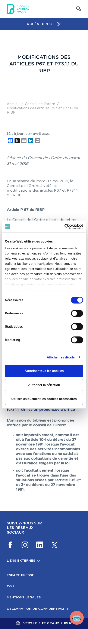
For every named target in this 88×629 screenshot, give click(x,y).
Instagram (25, 545)
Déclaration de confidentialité (38, 608)
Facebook (10, 545)
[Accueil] (18, 9)
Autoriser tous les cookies (44, 371)
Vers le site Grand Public (47, 623)
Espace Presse (20, 575)
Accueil (13, 104)
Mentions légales (24, 597)
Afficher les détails (61, 357)
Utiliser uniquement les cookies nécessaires (44, 399)
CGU (10, 586)
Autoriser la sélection (44, 385)
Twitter (54, 545)
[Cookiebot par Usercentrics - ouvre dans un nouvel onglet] (64, 226)
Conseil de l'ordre (40, 104)
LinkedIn (39, 545)
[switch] (77, 313)
